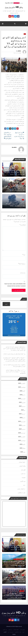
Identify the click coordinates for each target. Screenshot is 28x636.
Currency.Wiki (21, 525)
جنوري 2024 (22, 425)
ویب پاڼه (22, 272)
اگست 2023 (22, 444)
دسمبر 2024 (22, 406)
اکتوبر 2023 (21, 436)
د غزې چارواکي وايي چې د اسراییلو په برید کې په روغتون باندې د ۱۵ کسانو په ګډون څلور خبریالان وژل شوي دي (14, 359)
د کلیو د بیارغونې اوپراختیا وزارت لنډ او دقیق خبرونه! (14, 595)
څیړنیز (23, 469)
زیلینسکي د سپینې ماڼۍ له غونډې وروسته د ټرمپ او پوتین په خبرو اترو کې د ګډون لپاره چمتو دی (14, 348)
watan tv (12, 174)
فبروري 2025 (21, 398)
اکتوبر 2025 (21, 383)
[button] (14, 23)
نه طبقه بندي (21, 488)
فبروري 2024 (21, 421)
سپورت (23, 477)
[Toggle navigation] (2, 23)
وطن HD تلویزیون (14, 7)
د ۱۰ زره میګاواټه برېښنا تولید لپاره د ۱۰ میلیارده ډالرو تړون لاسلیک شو (15, 371)
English (14, 634)
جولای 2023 (22, 448)
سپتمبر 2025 (21, 387)
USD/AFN (6, 525)
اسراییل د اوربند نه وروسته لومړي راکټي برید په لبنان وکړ (15, 203)
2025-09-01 (20, 565)
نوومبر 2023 (21, 432)
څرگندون (22, 224)
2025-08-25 (20, 581)
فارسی (5, 631)
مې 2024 (23, 410)
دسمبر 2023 (22, 429)
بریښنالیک (21, 263)
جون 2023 (22, 452)
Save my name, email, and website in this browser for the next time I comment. (14, 285)
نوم (24, 254)
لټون (24, 299)
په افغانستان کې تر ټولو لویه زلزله (14, 353)
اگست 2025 (22, 391)
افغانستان (22, 462)
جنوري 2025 (22, 402)
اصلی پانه (22, 629)
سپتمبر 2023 (21, 440)
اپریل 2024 (22, 413)
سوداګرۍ (22, 481)
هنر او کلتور (21, 492)
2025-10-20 (20, 549)
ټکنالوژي (22, 465)
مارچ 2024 (22, 417)
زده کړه (23, 473)
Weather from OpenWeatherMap (14, 335)
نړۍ (23, 183)
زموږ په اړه (10, 631)
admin (19, 51)
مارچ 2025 (22, 394)
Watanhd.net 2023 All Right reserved (14, 626)
